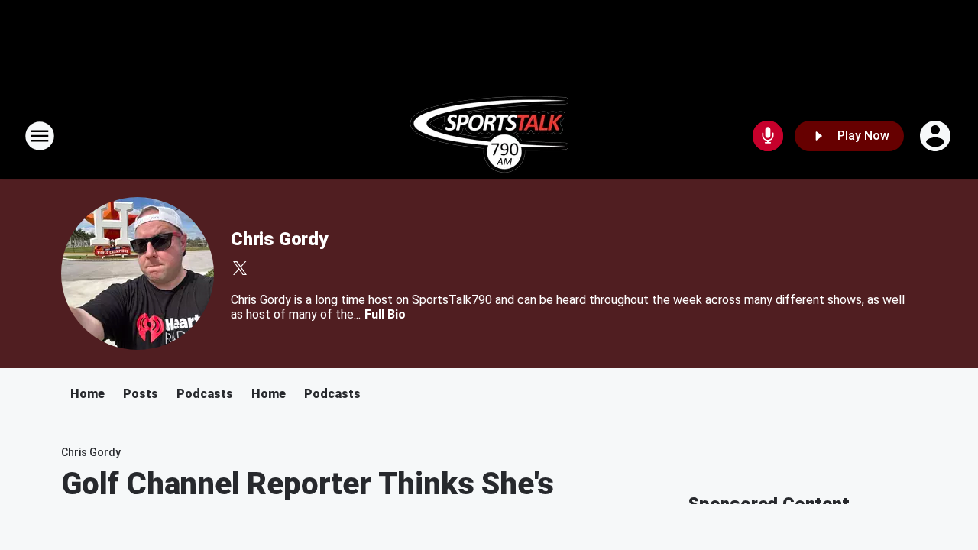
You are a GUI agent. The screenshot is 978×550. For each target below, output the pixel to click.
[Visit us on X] (240, 268)
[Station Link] (489, 136)
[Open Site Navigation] (39, 136)
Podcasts (204, 394)
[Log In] (937, 136)
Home (87, 394)
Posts (140, 394)
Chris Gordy (279, 239)
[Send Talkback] (768, 136)
